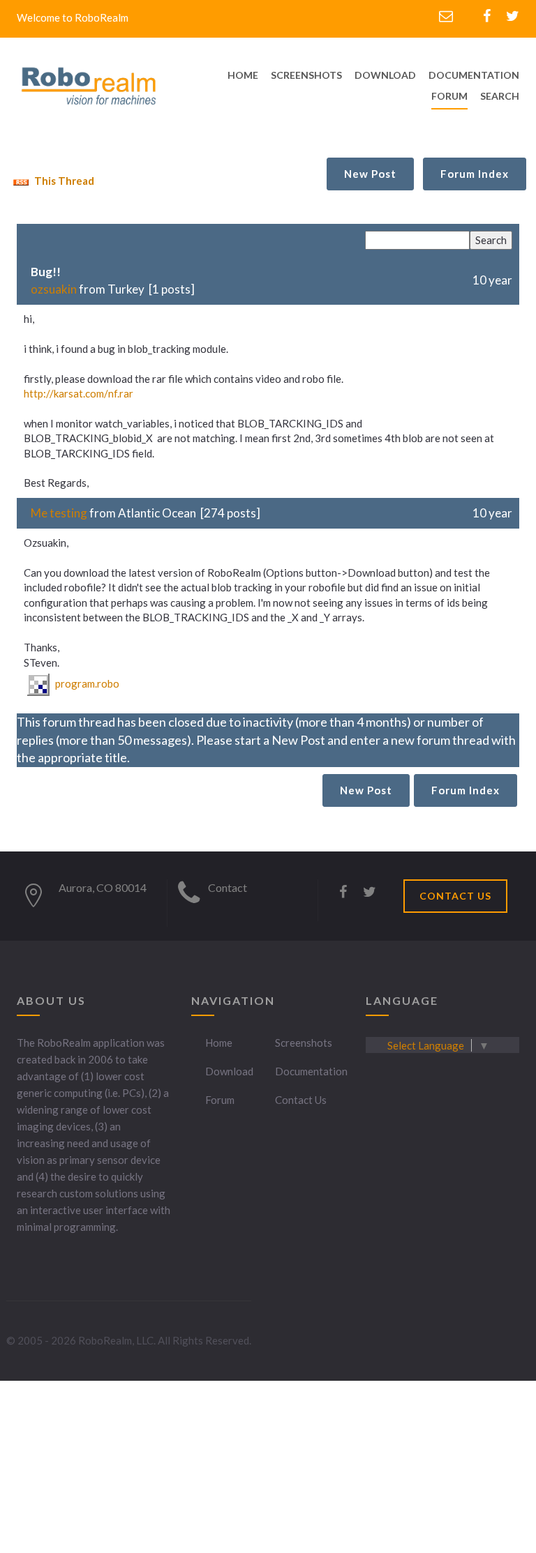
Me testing (59, 513)
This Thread (63, 180)
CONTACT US (455, 896)
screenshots (306, 75)
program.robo (86, 683)
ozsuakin (54, 289)
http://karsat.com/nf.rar (78, 393)
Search (499, 96)
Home (218, 1042)
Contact (227, 887)
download (385, 75)
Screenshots (303, 1042)
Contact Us (301, 1099)
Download (229, 1071)
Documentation (311, 1071)
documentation (474, 75)
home (243, 75)
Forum (449, 96)
